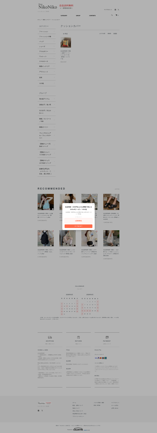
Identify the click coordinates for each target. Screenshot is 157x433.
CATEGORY (64, 15)
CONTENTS (92, 15)
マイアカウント (108, 9)
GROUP (78, 15)
